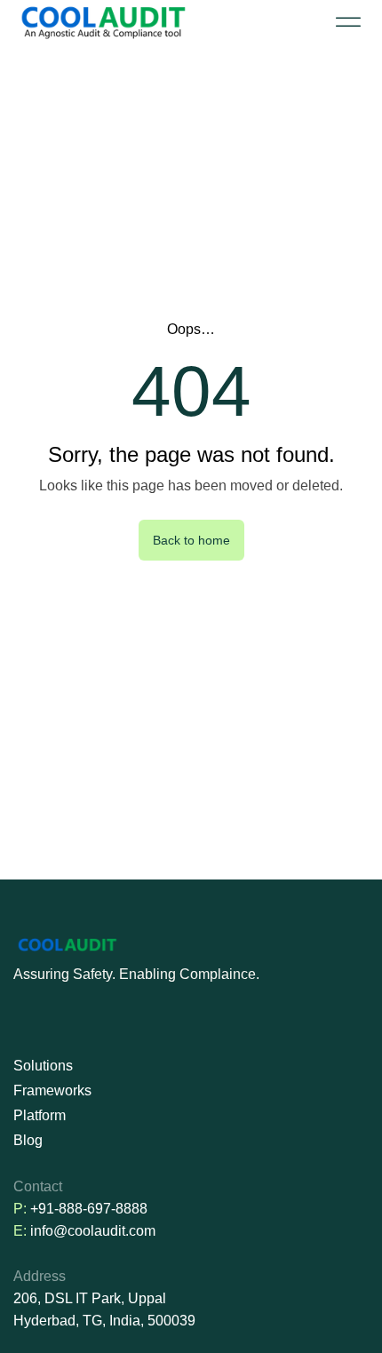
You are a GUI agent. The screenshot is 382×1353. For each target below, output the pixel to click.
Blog (28, 1140)
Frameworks (52, 1090)
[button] (348, 22)
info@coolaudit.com (92, 1230)
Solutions (43, 1065)
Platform (39, 1115)
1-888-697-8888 (96, 1208)
